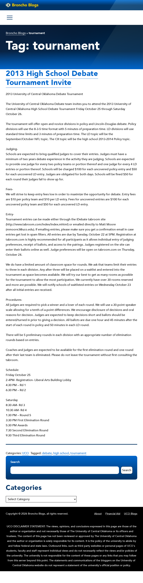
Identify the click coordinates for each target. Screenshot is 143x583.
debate (47, 453)
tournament (78, 453)
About (98, 513)
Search (15, 462)
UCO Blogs (130, 513)
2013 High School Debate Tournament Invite (52, 78)
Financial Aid (112, 513)
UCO (25, 453)
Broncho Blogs (16, 33)
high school (61, 453)
